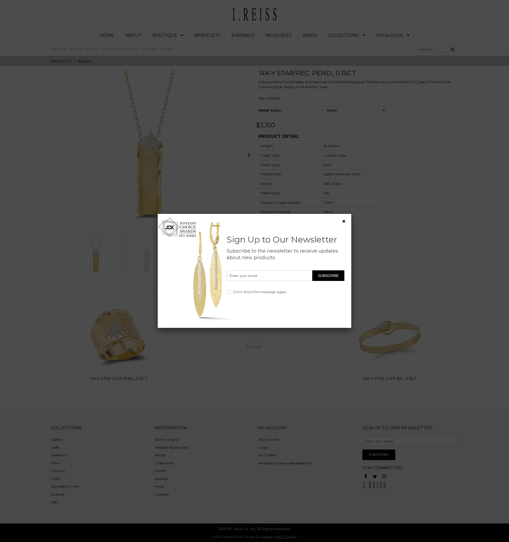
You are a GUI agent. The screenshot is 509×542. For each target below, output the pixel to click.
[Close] (344, 221)
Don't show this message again (259, 292)
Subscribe (328, 276)
